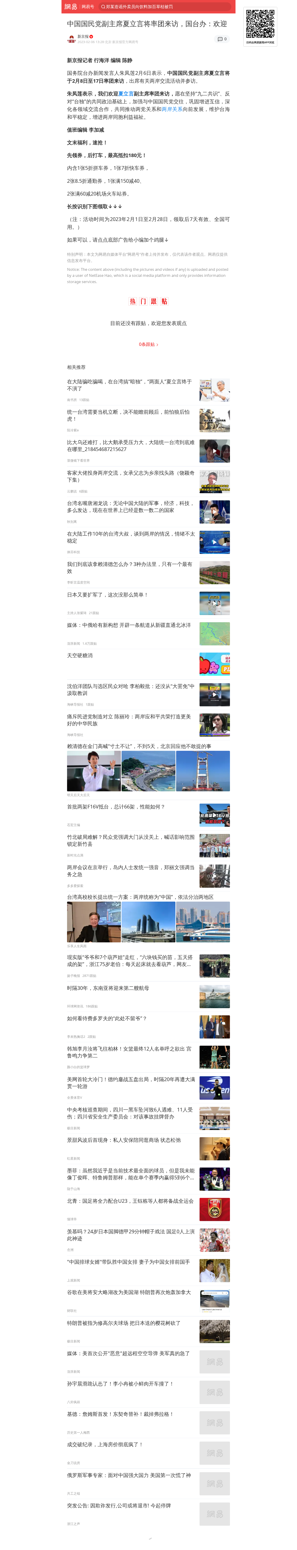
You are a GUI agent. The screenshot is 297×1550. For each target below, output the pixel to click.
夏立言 (126, 93)
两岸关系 (172, 109)
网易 (70, 6)
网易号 (88, 6)
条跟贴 (147, 344)
